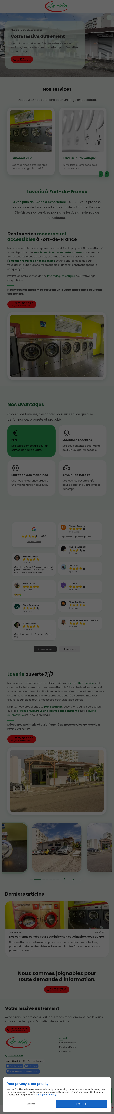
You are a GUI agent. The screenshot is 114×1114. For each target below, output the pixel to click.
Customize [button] (31, 1104)
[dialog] (57, 1094)
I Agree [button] (81, 1103)
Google (37, 1095)
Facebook (49, 1095)
